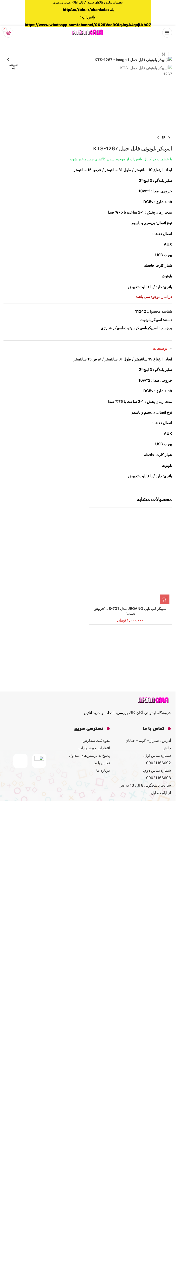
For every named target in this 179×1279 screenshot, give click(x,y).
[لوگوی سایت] (87, 32)
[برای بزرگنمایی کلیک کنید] (163, 54)
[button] (167, 59)
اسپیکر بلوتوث (151, 319)
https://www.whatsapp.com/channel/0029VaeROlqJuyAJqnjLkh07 (88, 24)
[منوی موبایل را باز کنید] (167, 32)
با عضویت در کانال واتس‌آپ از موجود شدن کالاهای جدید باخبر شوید (120, 159)
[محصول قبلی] (169, 138)
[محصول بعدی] (158, 138)
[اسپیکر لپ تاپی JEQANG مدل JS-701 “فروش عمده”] (131, 685)
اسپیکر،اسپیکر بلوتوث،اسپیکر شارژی (129, 327)
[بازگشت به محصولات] (163, 138)
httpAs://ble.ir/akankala (85, 9)
